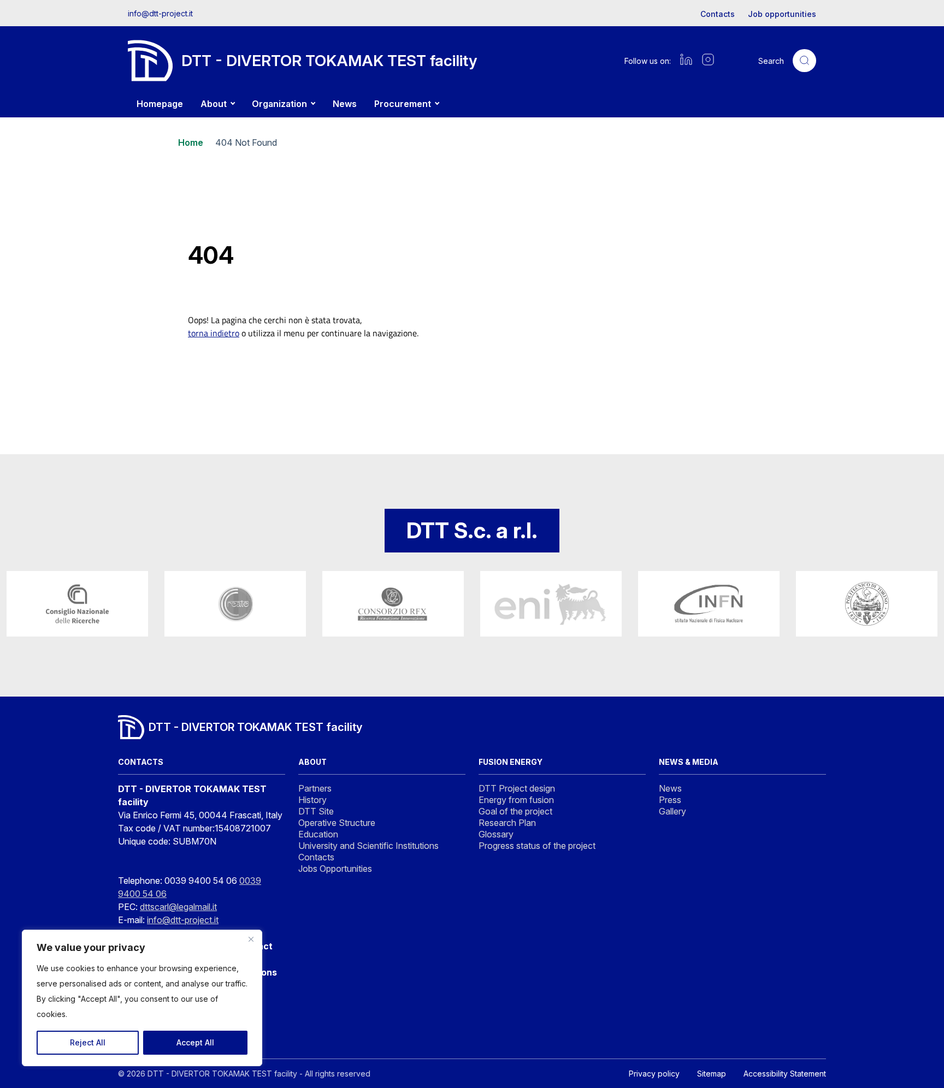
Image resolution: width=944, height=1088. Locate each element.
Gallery (672, 811)
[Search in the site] (804, 61)
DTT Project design (517, 788)
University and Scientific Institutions (368, 845)
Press (670, 799)
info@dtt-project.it (160, 13)
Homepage (160, 103)
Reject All (87, 1042)
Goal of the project (515, 811)
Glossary (496, 834)
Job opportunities (782, 14)
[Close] (250, 939)
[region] (142, 998)
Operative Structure (336, 822)
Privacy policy (654, 1073)
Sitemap (711, 1073)
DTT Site (316, 811)
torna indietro (213, 333)
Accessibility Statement (785, 1073)
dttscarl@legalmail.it (178, 906)
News (345, 103)
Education (318, 834)
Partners (315, 788)
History (312, 799)
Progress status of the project (537, 845)
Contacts (717, 14)
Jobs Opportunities (335, 868)
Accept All (195, 1042)
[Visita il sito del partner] (77, 604)
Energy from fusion (516, 799)
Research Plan (507, 822)
